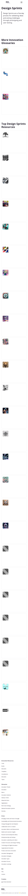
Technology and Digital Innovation (9, 845)
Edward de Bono (5, 800)
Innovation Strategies (6, 856)
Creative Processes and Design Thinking (10, 842)
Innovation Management (7, 853)
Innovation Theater (5, 787)
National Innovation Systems (8, 808)
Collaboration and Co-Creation (8, 826)
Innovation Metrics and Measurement (10, 829)
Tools (2, 763)
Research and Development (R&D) (9, 834)
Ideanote (24, 893)
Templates (3, 771)
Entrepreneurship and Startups (8, 837)
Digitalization (4, 803)
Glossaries (3, 768)
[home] (8, 2)
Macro (2, 792)
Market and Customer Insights (8, 832)
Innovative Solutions (6, 795)
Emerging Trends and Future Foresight (10, 818)
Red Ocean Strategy (6, 805)
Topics (3, 779)
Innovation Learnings (6, 864)
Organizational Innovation (7, 848)
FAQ (2, 871)
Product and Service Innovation (8, 850)
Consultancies (4, 774)
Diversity (3, 811)
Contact (3, 874)
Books (2, 766)
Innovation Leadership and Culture (9, 840)
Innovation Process (5, 861)
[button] (21, 2)
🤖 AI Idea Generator (6, 882)
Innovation (3, 789)
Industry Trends (5, 797)
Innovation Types (5, 858)
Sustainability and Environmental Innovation (11, 821)
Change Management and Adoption (9, 824)
